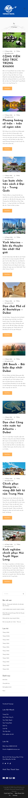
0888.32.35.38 (13, 746)
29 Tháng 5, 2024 (9, 544)
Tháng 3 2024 (6, 650)
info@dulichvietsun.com (13, 749)
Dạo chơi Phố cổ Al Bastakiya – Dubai (14, 309)
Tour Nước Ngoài (7, 720)
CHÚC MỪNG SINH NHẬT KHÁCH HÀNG (13, 609)
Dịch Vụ (5, 725)
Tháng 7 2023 (6, 658)
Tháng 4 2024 (6, 647)
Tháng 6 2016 (6, 669)
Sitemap (15, 795)
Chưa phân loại (6, 683)
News (4, 690)
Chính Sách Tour (8, 793)
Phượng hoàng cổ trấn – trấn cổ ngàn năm (13, 123)
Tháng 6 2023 (6, 661)
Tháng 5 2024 (6, 643)
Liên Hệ (5, 728)
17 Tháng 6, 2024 (8, 51)
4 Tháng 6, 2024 (8, 417)
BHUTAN (5, 679)
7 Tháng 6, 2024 (8, 301)
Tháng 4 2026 (6, 632)
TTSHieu (18, 51)
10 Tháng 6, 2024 (8, 237)
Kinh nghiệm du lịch (9, 53)
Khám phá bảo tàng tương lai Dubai (11, 618)
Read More (7, 88)
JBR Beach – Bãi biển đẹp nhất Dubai (14, 367)
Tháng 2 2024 (6, 654)
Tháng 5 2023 (6, 665)
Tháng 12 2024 (6, 636)
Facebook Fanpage (8, 704)
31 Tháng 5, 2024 (8, 478)
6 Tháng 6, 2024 (8, 359)
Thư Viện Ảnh (6, 731)
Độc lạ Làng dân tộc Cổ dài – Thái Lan (12, 621)
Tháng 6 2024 (6, 639)
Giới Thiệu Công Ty (8, 717)
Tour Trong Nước (7, 723)
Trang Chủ (6, 714)
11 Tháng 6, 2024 (8, 175)
